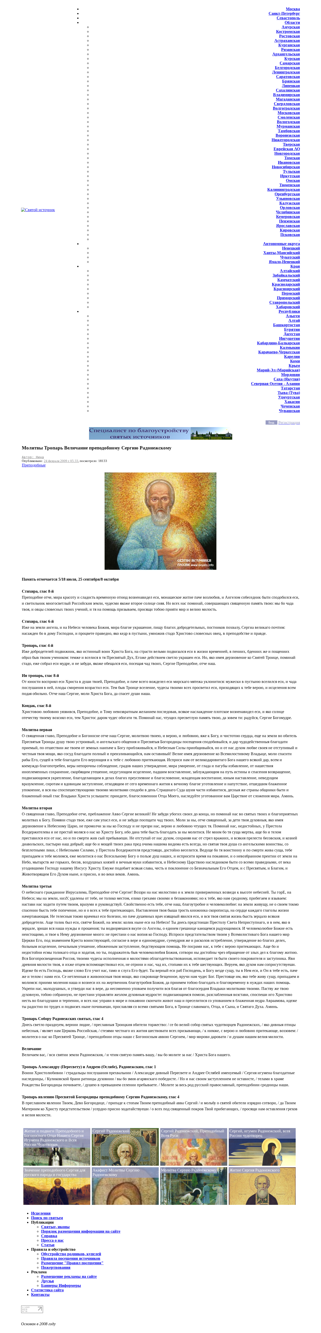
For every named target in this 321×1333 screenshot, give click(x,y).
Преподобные (34, 465)
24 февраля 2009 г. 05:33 (61, 461)
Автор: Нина (33, 457)
